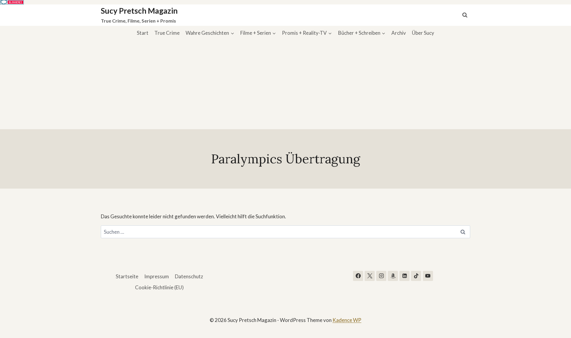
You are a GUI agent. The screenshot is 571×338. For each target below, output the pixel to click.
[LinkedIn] (404, 276)
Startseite (127, 276)
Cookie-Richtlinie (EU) (159, 287)
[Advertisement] (285, 84)
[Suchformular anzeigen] (464, 15)
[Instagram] (381, 276)
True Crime (167, 33)
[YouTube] (428, 276)
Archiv (398, 33)
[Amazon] (393, 276)
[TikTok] (416, 276)
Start (142, 33)
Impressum (156, 276)
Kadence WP (346, 320)
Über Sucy (423, 33)
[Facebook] (358, 276)
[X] (370, 276)
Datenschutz (189, 276)
